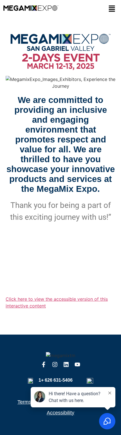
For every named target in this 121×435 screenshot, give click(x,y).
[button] (111, 9)
